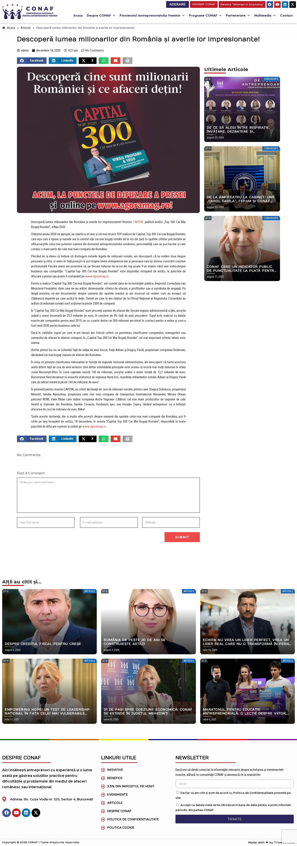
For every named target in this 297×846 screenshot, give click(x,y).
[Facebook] (270, 4)
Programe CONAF (203, 15)
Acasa (77, 15)
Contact (286, 15)
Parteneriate (235, 15)
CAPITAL (138, 222)
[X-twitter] (292, 4)
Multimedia (262, 15)
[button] (32, 60)
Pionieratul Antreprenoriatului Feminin (150, 15)
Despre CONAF (99, 15)
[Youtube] (277, 4)
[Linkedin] (285, 4)
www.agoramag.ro (97, 276)
